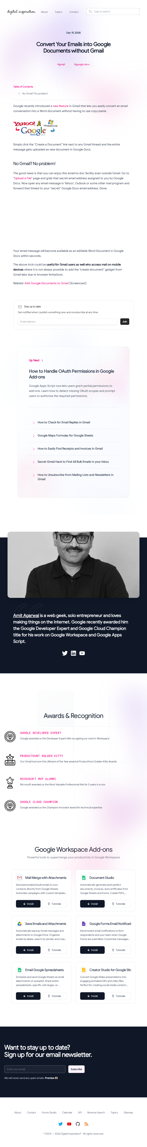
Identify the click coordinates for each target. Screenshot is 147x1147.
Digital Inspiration (70, 1133)
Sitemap (128, 1112)
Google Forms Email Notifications (110, 924)
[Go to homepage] (21, 11)
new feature (60, 106)
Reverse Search (96, 1112)
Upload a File (22, 178)
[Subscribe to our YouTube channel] (69, 1124)
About (44, 11)
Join (124, 321)
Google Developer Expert (45, 628)
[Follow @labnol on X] (60, 1124)
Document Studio (101, 878)
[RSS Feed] (86, 1124)
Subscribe (76, 1069)
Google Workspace (69, 635)
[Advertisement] (71, 219)
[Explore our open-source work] (78, 1124)
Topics (58, 11)
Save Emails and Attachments (45, 924)
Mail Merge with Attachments (45, 878)
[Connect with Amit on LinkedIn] (73, 653)
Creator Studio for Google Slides (110, 970)
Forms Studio (49, 1112)
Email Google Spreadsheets (44, 970)
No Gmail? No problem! (33, 93)
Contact (74, 11)
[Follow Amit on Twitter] (65, 653)
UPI (80, 1112)
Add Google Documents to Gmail (47, 283)
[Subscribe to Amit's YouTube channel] (82, 653)
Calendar (67, 1112)
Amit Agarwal (26, 615)
